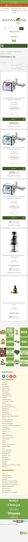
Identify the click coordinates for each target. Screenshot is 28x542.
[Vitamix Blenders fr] (7, 362)
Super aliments (6, 452)
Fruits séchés (6, 439)
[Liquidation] (7, 341)
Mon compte (5, 8)
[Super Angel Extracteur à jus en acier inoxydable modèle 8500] (14, 188)
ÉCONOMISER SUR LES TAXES (19, 10)
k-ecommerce (15, 524)
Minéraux (5, 457)
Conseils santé (6, 490)
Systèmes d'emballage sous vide (11, 425)
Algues (4, 433)
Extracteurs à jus (7, 395)
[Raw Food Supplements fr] (21, 352)
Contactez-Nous (4, 10)
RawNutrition (3, 524)
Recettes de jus (6, 488)
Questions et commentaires (10, 481)
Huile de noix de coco (8, 444)
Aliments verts (6, 455)
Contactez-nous (6, 475)
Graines (4, 441)
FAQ (3, 473)
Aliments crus (6, 431)
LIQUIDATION (6, 429)
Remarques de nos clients (9, 492)
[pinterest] (11, 375)
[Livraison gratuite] (7, 332)
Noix (3, 448)
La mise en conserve (8, 401)
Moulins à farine (6, 414)
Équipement (17, 52)
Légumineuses (6, 446)
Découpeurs (5, 392)
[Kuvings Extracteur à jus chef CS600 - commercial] (14, 242)
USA (24, 8)
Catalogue (9, 52)
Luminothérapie (6, 405)
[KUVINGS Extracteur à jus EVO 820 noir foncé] (14, 289)
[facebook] (3, 375)
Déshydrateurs (6, 394)
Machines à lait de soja (8, 407)
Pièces (4, 418)
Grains (4, 442)
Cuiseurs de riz (6, 390)
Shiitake (4, 463)
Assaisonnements (7, 435)
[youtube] (14, 375)
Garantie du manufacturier (10, 485)
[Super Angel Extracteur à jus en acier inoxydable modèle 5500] (14, 85)
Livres (3, 403)
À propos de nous (7, 477)
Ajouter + (14, 119)
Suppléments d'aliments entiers (11, 465)
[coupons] (21, 332)
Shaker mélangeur (7, 423)
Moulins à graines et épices (10, 416)
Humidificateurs (6, 399)
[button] (14, 38)
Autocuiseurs (6, 388)
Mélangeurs (5, 408)
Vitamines (5, 467)
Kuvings (14, 260)
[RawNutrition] (14, 21)
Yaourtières (5, 427)
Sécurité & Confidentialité (9, 483)
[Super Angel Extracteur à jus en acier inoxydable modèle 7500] (14, 138)
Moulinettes (5, 412)
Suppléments (6, 454)
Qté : (11, 114)
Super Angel (14, 102)
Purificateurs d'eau (7, 420)
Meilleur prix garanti (8, 486)
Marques (4, 384)
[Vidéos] (21, 341)
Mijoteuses (5, 410)
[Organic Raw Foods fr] (7, 352)
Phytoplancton (6, 459)
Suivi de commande (16, 8)
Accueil (2, 52)
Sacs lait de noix (6, 422)
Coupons (4, 479)
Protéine (4, 461)
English (14, 12)
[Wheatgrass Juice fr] (21, 362)
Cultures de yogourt (8, 437)
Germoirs (4, 397)
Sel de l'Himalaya (7, 450)
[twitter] (7, 375)
